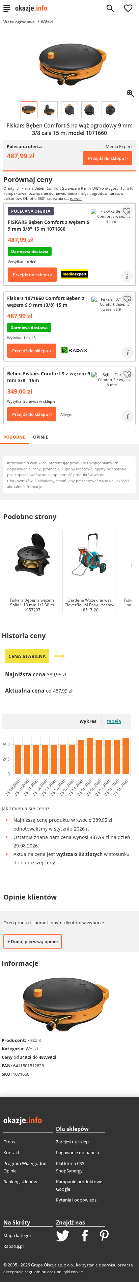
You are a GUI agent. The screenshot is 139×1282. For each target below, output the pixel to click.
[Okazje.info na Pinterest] (104, 1236)
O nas (9, 1142)
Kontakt (11, 1152)
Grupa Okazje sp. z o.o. (52, 1265)
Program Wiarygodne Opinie (24, 1167)
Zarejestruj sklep (72, 1142)
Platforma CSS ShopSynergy (70, 1167)
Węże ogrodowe (19, 22)
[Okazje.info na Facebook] (85, 1236)
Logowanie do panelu (77, 1152)
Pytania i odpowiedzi (77, 1200)
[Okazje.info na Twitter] (63, 1236)
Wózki (47, 22)
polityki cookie (70, 1272)
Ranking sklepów (20, 1182)
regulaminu (35, 1272)
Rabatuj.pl (13, 1246)
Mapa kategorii (18, 1235)
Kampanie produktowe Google (79, 1185)
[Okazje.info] (33, 8)
